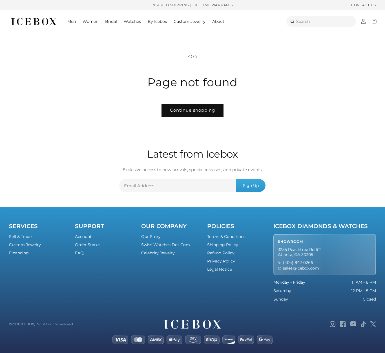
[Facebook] (343, 324)
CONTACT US (363, 5)
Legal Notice (219, 269)
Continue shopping (192, 110)
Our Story (151, 236)
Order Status (87, 244)
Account (83, 236)
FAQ (79, 252)
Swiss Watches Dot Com (165, 244)
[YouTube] (353, 324)
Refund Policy (220, 252)
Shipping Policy (222, 244)
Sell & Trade (20, 236)
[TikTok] (363, 324)
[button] (71, 21)
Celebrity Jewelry (158, 252)
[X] (373, 324)
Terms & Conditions (226, 236)
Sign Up (251, 185)
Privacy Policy (221, 261)
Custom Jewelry (25, 244)
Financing (19, 252)
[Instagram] (332, 324)
